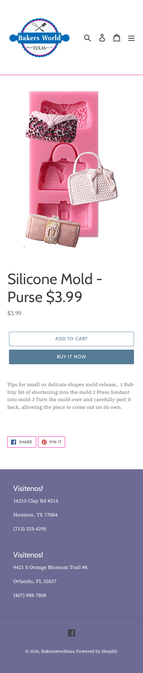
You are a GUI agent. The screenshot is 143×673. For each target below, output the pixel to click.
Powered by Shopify (97, 651)
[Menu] (131, 37)
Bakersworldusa (58, 651)
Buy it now (71, 357)
